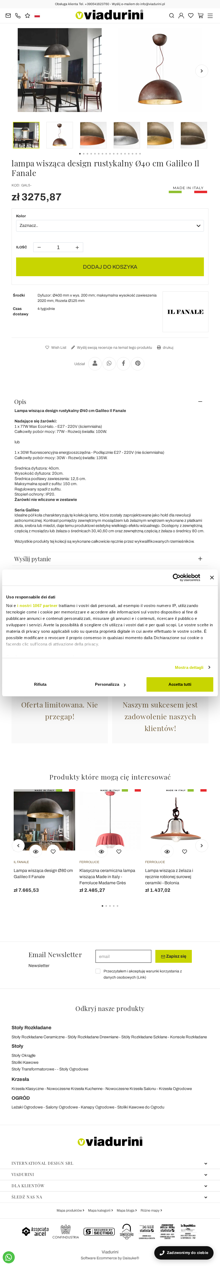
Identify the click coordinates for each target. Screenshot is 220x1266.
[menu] (210, 15)
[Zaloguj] (181, 15)
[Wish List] (53, 851)
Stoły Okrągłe (23, 1055)
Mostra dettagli (189, 667)
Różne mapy (150, 1210)
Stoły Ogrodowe (73, 1069)
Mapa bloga (126, 1210)
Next (201, 71)
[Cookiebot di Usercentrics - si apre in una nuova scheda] (176, 578)
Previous (18, 71)
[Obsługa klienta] (18, 15)
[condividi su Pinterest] (137, 363)
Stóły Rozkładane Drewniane (93, 1037)
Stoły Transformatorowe (33, 1069)
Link (141, 977)
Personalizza (107, 684)
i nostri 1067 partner (37, 605)
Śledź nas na (27, 1197)
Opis (20, 402)
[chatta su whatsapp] (9, 1257)
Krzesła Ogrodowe (175, 1089)
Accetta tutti (179, 684)
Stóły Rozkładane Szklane (144, 1037)
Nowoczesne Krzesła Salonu (130, 1089)
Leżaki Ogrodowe (27, 1107)
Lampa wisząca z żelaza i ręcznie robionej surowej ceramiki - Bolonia (169, 876)
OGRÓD (21, 1098)
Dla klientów (28, 1185)
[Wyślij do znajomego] (95, 363)
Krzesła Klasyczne (28, 1089)
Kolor (21, 216)
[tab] (110, 401)
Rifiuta (40, 684)
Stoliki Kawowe (25, 1062)
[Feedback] (27, 15)
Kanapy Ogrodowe (97, 1107)
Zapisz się (175, 956)
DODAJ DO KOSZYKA (110, 267)
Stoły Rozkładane (32, 1027)
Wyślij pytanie (32, 559)
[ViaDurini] (109, 14)
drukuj (167, 348)
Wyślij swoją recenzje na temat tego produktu (114, 348)
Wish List (58, 348)
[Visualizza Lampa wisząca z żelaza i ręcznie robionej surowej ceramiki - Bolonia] (167, 851)
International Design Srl (43, 1163)
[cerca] (171, 15)
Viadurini (23, 1174)
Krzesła (20, 1079)
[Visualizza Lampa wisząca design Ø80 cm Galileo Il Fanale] (35, 851)
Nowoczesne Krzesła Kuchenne (74, 1089)
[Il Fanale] (185, 312)
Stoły (17, 1046)
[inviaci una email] (8, 15)
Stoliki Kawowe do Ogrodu (140, 1107)
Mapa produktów (70, 1210)
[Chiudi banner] (212, 577)
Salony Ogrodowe (62, 1107)
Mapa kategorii (99, 1210)
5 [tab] (122, 909)
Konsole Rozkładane (188, 1037)
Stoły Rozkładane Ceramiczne (38, 1037)
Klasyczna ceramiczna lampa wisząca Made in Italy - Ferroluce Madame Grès (107, 876)
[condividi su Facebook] (123, 363)
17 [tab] (144, 157)
